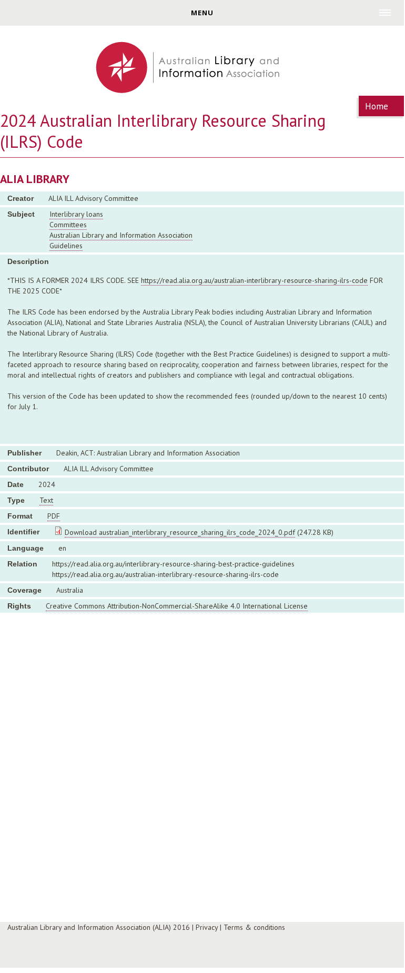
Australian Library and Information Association (121, 235)
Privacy (207, 927)
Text (46, 500)
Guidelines (66, 245)
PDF (53, 516)
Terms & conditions (254, 927)
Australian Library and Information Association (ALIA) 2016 (98, 927)
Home (376, 106)
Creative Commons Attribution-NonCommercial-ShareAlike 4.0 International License (177, 606)
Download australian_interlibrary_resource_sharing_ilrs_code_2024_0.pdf (180, 532)
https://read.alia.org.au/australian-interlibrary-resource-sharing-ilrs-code (254, 280)
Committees (68, 224)
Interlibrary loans (76, 214)
